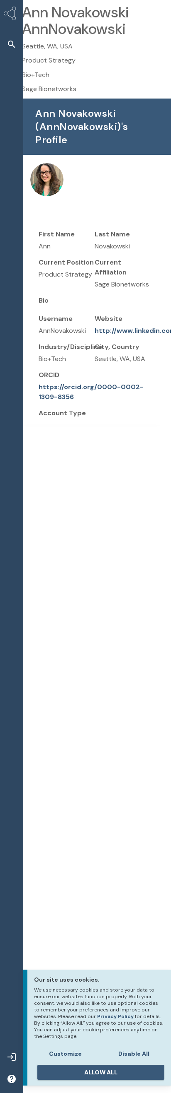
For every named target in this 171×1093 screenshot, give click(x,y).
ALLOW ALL (100, 1072)
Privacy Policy (115, 1016)
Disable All (133, 1053)
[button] (11, 44)
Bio (44, 300)
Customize (65, 1053)
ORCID (49, 375)
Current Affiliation (111, 267)
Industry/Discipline (70, 346)
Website (108, 318)
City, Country (117, 346)
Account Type (62, 413)
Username (56, 318)
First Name (57, 234)
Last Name (112, 234)
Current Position (66, 262)
